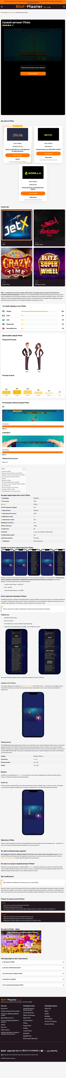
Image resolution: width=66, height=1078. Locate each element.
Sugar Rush (27, 1025)
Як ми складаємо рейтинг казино (10, 1021)
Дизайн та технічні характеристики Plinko (13, 475)
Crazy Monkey (28, 1020)
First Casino (49, 1019)
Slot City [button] (17, 159)
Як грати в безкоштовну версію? (10, 482)
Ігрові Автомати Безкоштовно (28, 1009)
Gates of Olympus (29, 1015)
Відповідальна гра (7, 1018)
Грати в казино (33, 73)
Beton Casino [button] (48, 157)
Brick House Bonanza (30, 1038)
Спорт (4, 282)
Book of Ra (26, 1018)
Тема (4, 504)
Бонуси (4, 478)
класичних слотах (27, 686)
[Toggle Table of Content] (23, 469)
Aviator (25, 1028)
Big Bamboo (27, 1036)
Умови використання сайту (10, 1011)
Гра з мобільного (6, 485)
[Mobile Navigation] (1, 6)
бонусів (19, 775)
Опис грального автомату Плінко (11, 476)
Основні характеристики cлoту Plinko (12, 473)
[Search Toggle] (64, 6)
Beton (47, 1011)
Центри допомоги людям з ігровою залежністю (10, 1033)
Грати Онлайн (17, 155)
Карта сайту (5, 1030)
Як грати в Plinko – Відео (8, 489)
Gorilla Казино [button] (33, 197)
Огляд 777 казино (51, 1021)
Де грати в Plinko (6, 471)
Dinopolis (26, 1033)
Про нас (4, 1027)
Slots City (48, 1008)
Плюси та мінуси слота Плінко (10, 487)
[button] (17, 135)
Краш (4, 242)
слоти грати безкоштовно (8, 858)
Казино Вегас (49, 1024)
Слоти (12, 12)
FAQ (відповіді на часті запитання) (11, 491)
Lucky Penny (27, 1031)
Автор (3, 1025)
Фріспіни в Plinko (6, 480)
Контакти (4, 1008)
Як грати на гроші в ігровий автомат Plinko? (13, 484)
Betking (47, 1016)
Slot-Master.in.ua (5, 12)
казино (31, 867)
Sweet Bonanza (28, 1013)
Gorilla (47, 1014)
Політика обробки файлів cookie (10, 1014)
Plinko (25, 1023)
